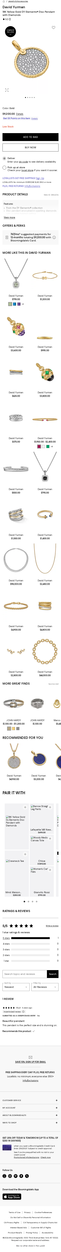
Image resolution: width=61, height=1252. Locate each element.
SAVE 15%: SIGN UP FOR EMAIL (30, 1062)
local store (27, 170)
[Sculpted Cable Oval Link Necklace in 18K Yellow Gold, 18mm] (44, 651)
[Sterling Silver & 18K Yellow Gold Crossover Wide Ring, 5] (16, 514)
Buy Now (30, 147)
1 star (6, 961)
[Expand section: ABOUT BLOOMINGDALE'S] (30, 1115)
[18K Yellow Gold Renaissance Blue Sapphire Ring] (44, 514)
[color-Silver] (17, 728)
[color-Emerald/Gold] (47, 446)
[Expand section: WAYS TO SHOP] (30, 1122)
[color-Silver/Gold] (9, 728)
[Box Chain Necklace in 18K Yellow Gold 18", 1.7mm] (44, 560)
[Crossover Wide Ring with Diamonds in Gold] (44, 606)
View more (9, 217)
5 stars (6, 938)
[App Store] (12, 1196)
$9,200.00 (9, 113)
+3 (23, 304)
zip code (23, 162)
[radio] (10, 304)
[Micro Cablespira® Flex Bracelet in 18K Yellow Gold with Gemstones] (44, 418)
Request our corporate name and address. (30, 1240)
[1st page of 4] (24, 901)
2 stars (6, 955)
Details (19, 114)
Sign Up (40, 178)
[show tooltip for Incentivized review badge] (23, 1011)
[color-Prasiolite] (10, 304)
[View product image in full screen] (7, 90)
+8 (52, 446)
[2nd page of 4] (28, 901)
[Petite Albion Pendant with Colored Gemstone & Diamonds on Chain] (16, 275)
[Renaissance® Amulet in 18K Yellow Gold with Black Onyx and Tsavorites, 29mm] (44, 372)
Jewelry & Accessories (18, 1)
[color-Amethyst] (18, 304)
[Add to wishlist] (53, 27)
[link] (16, 300)
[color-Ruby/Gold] (39, 446)
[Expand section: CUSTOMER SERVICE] (30, 1100)
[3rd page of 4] (32, 901)
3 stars (6, 949)
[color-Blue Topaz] (14, 304)
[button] (30, 63)
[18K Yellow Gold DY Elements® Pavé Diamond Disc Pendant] (14, 758)
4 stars (6, 944)
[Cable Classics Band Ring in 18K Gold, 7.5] (44, 326)
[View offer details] (30, 237)
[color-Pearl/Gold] (43, 446)
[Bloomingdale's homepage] (4, 1)
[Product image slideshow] (30, 63)
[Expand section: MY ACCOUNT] (30, 1107)
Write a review (52, 926)
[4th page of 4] (36, 901)
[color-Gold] (13, 728)
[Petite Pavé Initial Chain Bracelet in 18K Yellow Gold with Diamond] (44, 275)
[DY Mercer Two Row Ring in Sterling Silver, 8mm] (16, 418)
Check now (46, 1157)
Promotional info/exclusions (26, 1157)
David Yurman (14, 7)
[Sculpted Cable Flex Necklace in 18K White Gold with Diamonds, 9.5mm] (16, 560)
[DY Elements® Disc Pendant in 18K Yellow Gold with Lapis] (38, 758)
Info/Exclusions (32, 186)
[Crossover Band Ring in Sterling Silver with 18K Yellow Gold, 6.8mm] (16, 372)
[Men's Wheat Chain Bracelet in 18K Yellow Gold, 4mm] (16, 606)
